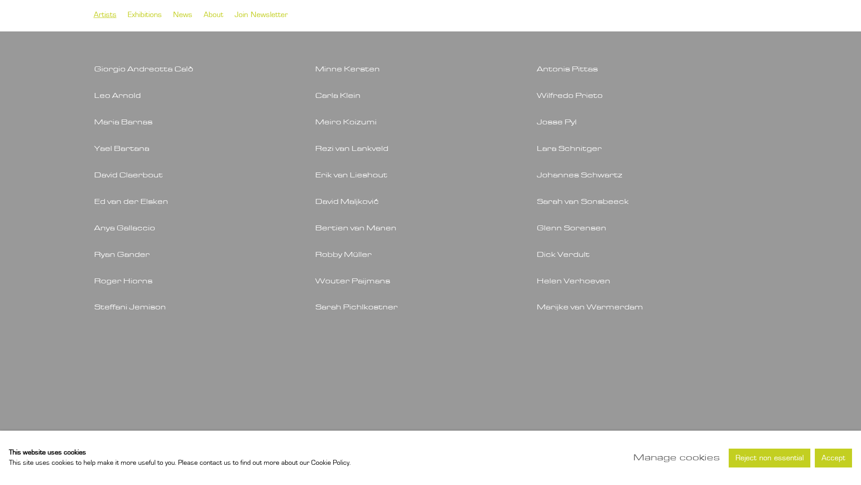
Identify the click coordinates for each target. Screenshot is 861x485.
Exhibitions (145, 15)
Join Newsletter (261, 15)
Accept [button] (833, 458)
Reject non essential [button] (769, 458)
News (182, 15)
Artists (105, 15)
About (213, 15)
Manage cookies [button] (676, 458)
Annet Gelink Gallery (708, 16)
